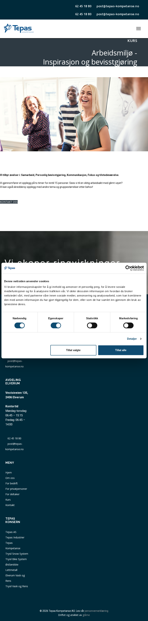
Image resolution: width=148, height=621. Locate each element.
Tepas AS (10, 532)
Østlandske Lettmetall (11, 567)
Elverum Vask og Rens (15, 578)
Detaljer (132, 338)
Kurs (8, 499)
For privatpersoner (16, 488)
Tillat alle (120, 350)
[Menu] (138, 28)
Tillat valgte (73, 350)
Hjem (8, 472)
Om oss (10, 478)
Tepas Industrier (14, 537)
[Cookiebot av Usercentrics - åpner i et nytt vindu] (128, 268)
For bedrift (11, 483)
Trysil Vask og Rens (16, 586)
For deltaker (12, 494)
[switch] (56, 325)
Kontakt (10, 505)
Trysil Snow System (16, 553)
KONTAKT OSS (9, 202)
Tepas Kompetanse (12, 545)
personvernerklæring (96, 610)
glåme (86, 615)
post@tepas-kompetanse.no (117, 6)
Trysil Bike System (16, 559)
